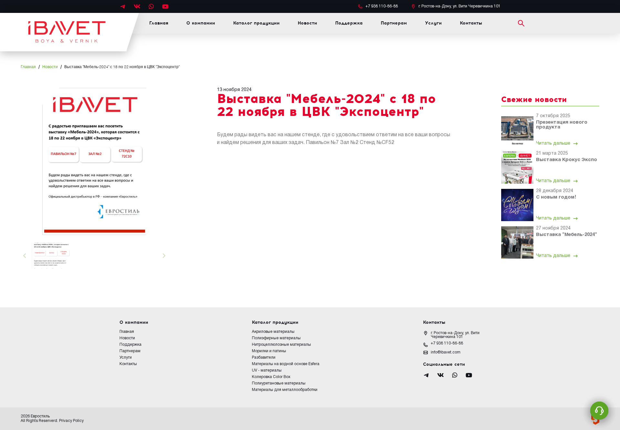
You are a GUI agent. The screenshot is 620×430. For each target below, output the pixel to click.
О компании (200, 23)
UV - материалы (267, 370)
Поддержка (349, 23)
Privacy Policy (71, 421)
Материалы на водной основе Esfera (285, 364)
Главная (158, 23)
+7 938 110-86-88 (447, 343)
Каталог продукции (256, 23)
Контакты (471, 23)
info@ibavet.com (445, 352)
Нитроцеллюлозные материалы (281, 344)
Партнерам (394, 23)
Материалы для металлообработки (284, 390)
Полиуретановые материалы (278, 383)
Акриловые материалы (273, 331)
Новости (307, 23)
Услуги (433, 23)
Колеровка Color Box (271, 377)
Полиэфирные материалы (276, 338)
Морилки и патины (269, 351)
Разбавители (263, 357)
